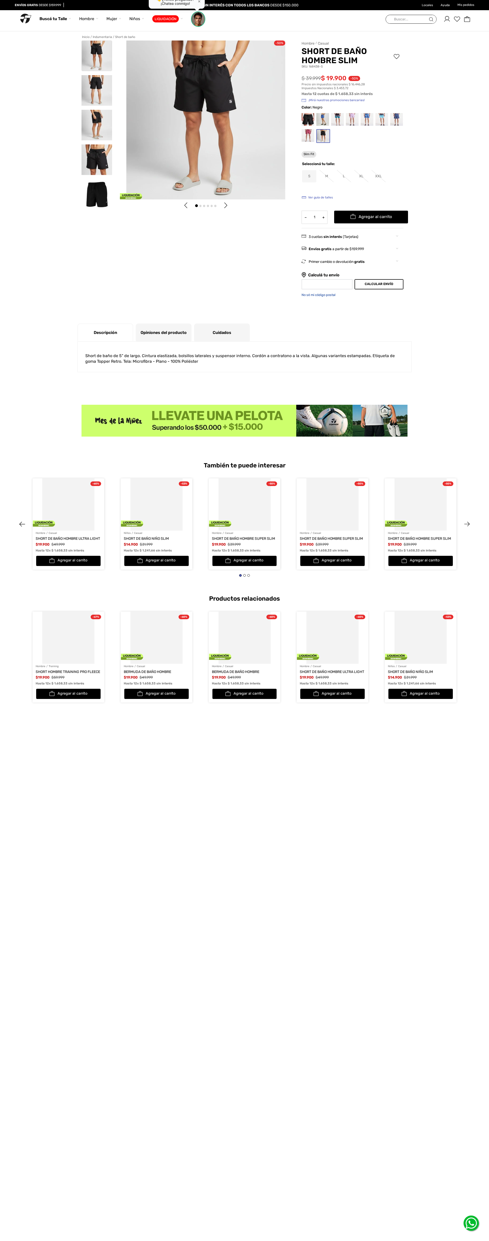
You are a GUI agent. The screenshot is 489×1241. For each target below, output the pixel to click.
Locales (427, 5)
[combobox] (411, 19)
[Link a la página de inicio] (87, 37)
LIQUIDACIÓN (165, 19)
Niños (134, 18)
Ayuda (445, 5)
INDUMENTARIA (102, 37)
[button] (344, 176)
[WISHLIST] (457, 19)
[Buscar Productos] (432, 19)
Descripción (105, 332)
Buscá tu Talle (53, 18)
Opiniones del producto (164, 332)
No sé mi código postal (318, 295)
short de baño (125, 37)
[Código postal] (327, 284)
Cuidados (222, 332)
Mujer (111, 18)
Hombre (86, 18)
